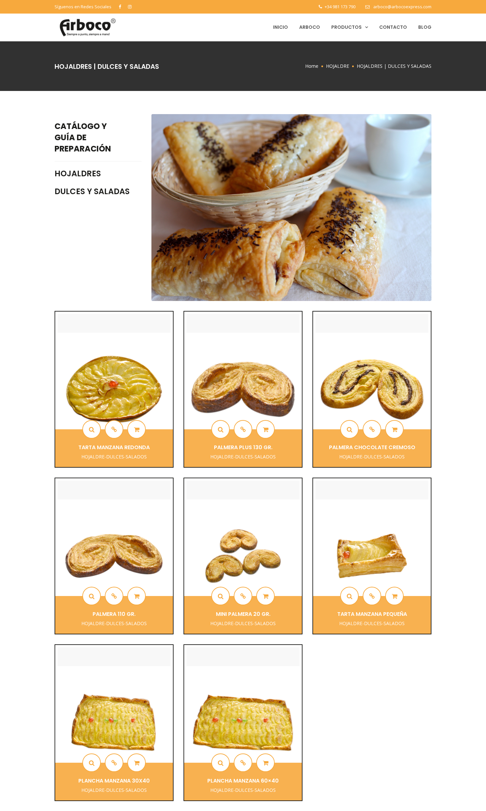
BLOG (424, 27)
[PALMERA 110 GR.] (91, 596)
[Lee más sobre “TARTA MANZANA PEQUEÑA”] (394, 596)
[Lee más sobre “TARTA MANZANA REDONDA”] (136, 429)
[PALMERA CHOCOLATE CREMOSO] (349, 429)
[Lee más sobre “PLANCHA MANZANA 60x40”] (265, 762)
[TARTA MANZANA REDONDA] (91, 429)
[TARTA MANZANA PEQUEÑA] (349, 596)
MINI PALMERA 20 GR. (243, 614)
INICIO (280, 27)
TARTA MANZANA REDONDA (114, 447)
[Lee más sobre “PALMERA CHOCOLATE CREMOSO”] (394, 429)
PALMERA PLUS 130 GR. (243, 447)
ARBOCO (309, 27)
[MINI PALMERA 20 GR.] (220, 596)
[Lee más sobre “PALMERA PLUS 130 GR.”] (265, 429)
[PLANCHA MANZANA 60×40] (220, 762)
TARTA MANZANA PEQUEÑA (372, 614)
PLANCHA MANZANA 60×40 (243, 781)
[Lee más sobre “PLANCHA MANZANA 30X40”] (136, 762)
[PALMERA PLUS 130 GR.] (220, 429)
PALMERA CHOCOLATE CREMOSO (372, 447)
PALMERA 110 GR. (114, 614)
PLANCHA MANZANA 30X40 (114, 781)
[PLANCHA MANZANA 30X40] (91, 762)
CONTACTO (393, 27)
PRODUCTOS (346, 27)
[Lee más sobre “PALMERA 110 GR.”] (136, 596)
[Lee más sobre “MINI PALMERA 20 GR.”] (265, 596)
